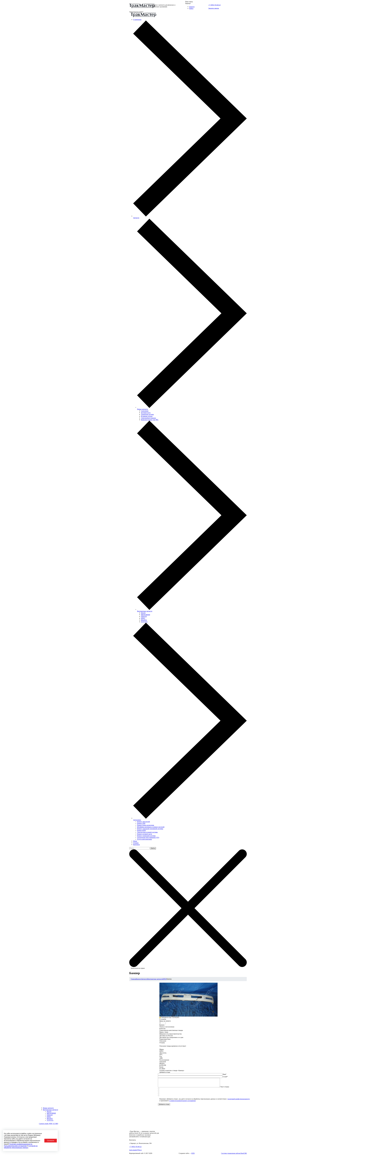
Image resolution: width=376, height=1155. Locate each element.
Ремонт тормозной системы (146, 836)
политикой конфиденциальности (239, 1099)
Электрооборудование (148, 418)
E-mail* (225, 1076)
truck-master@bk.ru (135, 1150)
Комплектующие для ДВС (150, 420)
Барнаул (192, 7)
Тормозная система (147, 414)
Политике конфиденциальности (20, 1144)
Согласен (50, 1140)
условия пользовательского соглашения (182, 1101)
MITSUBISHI (145, 615)
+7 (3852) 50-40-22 (214, 5)
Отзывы (136, 843)
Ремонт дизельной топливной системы (150, 829)
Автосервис (137, 820)
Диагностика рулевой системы (147, 832)
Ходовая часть (145, 412)
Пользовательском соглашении (15, 1146)
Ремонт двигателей (143, 821)
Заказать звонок (213, 8)
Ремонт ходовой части (144, 834)
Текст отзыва (224, 1087)
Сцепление (144, 411)
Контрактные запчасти (144, 611)
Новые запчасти (142, 409)
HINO (143, 618)
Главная (133, 979)
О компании (137, 19)
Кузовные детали (146, 416)
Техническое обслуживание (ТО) (148, 837)
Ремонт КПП (141, 830)
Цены (135, 841)
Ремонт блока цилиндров (145, 825)
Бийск (191, 8)
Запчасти (136, 218)
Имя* (224, 1074)
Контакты (136, 844)
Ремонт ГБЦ (141, 823)
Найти (153, 848)
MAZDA (144, 620)
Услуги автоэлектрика (144, 839)
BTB (193, 1153)
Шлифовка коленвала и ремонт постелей (150, 827)
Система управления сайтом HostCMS (234, 1153)
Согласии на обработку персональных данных (21, 1146)
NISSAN (144, 616)
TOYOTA (144, 622)
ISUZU (143, 613)
